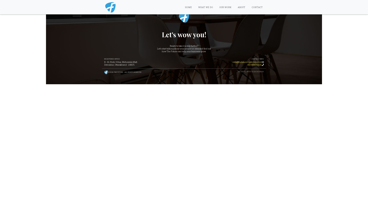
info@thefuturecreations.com (246, 62)
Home (188, 7)
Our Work (225, 7)
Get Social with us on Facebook (251, 72)
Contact (257, 7)
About (241, 7)
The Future (184, 17)
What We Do (205, 7)
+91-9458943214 (254, 64)
